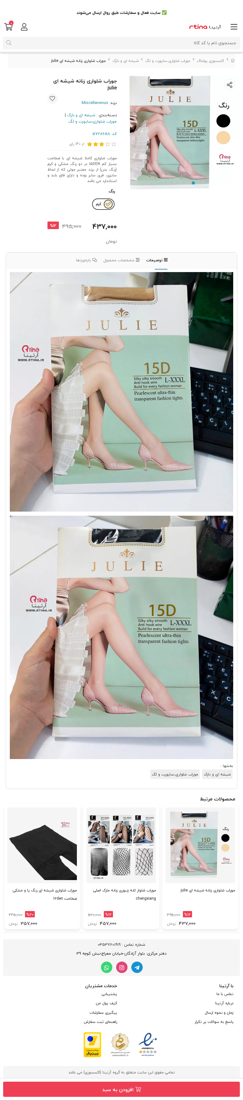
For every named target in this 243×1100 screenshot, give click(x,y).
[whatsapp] (106, 967)
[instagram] (122, 967)
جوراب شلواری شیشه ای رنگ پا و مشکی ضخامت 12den (45, 894)
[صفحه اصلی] (233, 61)
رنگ (112, 191)
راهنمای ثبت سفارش (100, 1021)
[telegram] (137, 967)
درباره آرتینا (224, 1003)
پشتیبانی (109, 994)
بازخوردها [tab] (84, 260)
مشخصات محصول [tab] (119, 260)
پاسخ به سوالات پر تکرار (214, 1021)
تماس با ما (225, 994)
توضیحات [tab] (155, 260)
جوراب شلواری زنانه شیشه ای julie (208, 890)
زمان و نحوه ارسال (219, 1012)
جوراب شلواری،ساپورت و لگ (167, 61)
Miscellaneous (95, 102)
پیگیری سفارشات (103, 1012)
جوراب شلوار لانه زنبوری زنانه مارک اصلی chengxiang (124, 894)
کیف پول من (106, 1003)
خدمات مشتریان (101, 986)
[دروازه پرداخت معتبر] (92, 1044)
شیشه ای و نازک (125, 61)
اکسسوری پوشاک (210, 61)
